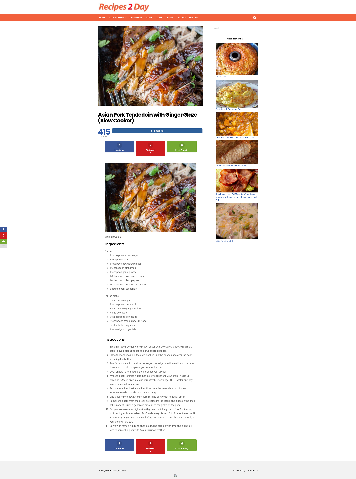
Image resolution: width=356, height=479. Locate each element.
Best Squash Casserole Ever (229, 109)
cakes (159, 17)
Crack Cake (221, 76)
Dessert (170, 17)
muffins (193, 17)
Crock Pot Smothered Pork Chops (231, 165)
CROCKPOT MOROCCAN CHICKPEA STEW (235, 137)
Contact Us (253, 471)
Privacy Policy (239, 471)
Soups (149, 17)
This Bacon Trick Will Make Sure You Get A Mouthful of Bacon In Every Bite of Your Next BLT (236, 197)
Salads (182, 17)
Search (255, 17)
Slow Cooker (116, 17)
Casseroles (135, 17)
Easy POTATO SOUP (225, 241)
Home (102, 17)
